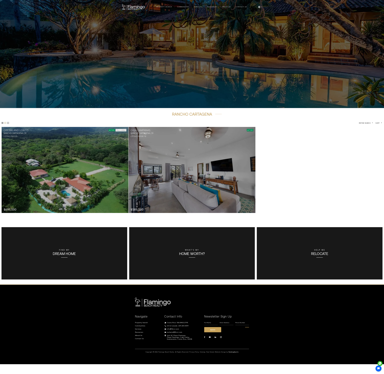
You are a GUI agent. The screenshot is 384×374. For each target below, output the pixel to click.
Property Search (164, 7)
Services (198, 7)
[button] (379, 368)
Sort (378, 123)
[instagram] (221, 337)
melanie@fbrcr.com (174, 332)
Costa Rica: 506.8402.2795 (177, 322)
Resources (212, 7)
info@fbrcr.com (173, 329)
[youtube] (210, 337)
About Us (226, 7)
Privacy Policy (194, 352)
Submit (212, 330)
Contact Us (241, 7)
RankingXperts (234, 352)
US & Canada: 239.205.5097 (178, 326)
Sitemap (203, 352)
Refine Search (365, 123)
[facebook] (204, 337)
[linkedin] (215, 337)
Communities (183, 7)
